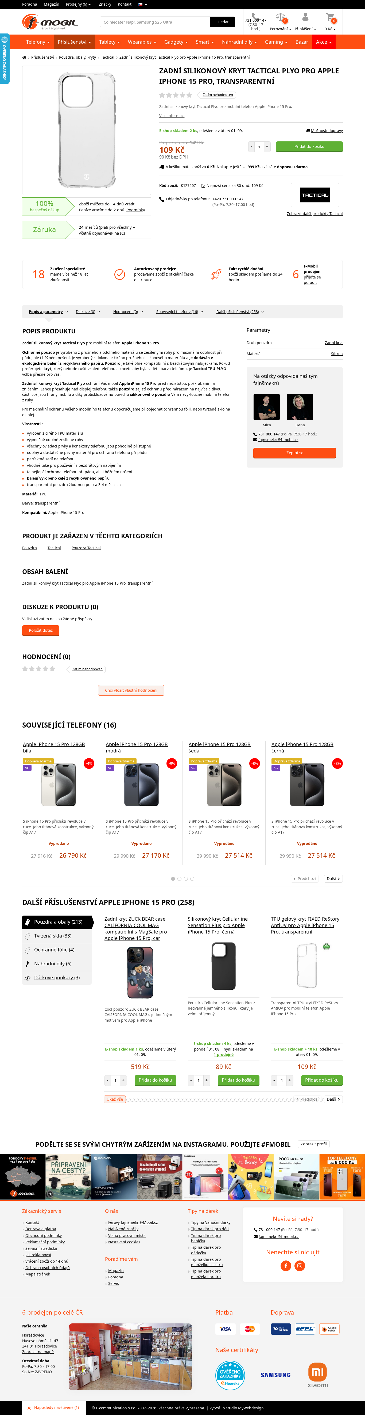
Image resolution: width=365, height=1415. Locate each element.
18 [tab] (136, 1100)
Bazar (302, 42)
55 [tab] (285, 1100)
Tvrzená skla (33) (52, 935)
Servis (113, 1283)
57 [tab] (293, 1100)
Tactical (107, 57)
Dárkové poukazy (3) (57, 977)
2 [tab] (179, 879)
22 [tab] (152, 1100)
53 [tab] (277, 1100)
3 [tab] (186, 879)
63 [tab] (317, 1100)
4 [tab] (192, 879)
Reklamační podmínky (45, 1241)
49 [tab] (261, 1100)
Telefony (36, 42)
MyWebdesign (251, 1407)
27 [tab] (172, 1100)
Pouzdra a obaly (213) (58, 922)
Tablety (108, 42)
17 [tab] (132, 1100)
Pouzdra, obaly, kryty (77, 57)
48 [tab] (257, 1100)
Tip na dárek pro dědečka (206, 1250)
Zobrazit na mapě (38, 1351)
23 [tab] (156, 1100)
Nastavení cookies (124, 1241)
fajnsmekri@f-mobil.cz (278, 439)
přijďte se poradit (312, 279)
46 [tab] (249, 1100)
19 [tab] (140, 1100)
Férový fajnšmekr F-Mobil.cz (133, 1222)
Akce (322, 42)
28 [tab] (176, 1100)
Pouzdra (29, 547)
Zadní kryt (334, 342)
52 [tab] (273, 1100)
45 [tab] (245, 1100)
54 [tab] (281, 1100)
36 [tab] (209, 1100)
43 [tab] (237, 1100)
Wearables (140, 42)
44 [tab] (241, 1100)
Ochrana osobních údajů (47, 1267)
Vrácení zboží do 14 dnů (46, 1261)
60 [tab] (305, 1100)
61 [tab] (309, 1100)
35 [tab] (205, 1100)
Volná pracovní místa (127, 1235)
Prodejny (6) (76, 4)
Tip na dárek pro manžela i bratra (206, 1274)
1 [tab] (173, 879)
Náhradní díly (238, 42)
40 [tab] (225, 1100)
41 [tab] (229, 1100)
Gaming (274, 42)
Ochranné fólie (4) (54, 949)
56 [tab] (289, 1100)
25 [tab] (164, 1100)
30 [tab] (185, 1100)
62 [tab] (313, 1100)
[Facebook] (286, 1265)
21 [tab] (148, 1100)
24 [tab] (160, 1100)
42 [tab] (233, 1100)
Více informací (172, 115)
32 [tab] (193, 1100)
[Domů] (23, 57)
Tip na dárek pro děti (210, 1228)
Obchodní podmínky (43, 1235)
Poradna (29, 4)
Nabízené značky (123, 1228)
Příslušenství (73, 42)
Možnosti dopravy (327, 130)
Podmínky (135, 209)
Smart (203, 42)
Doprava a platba (40, 1228)
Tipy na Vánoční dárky (210, 1222)
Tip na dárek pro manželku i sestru (207, 1262)
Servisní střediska (41, 1248)
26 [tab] (168, 1100)
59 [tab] (301, 1100)
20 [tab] (144, 1100)
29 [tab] (180, 1100)
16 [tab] (128, 1100)
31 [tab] (189, 1100)
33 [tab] (197, 1100)
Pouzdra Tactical (86, 547)
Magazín (51, 4)
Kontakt (124, 4)
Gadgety (174, 42)
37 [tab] (213, 1100)
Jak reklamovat (38, 1254)
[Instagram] (299, 1265)
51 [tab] (269, 1100)
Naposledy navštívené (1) (56, 1407)
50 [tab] (265, 1100)
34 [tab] (201, 1100)
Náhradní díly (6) (52, 963)
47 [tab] (253, 1100)
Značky (105, 4)
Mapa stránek (37, 1274)
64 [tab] (321, 1100)
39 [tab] (221, 1100)
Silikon (337, 353)
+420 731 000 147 (233, 201)
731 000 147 (287, 433)
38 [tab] (217, 1100)
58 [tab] (297, 1100)
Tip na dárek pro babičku (206, 1238)
